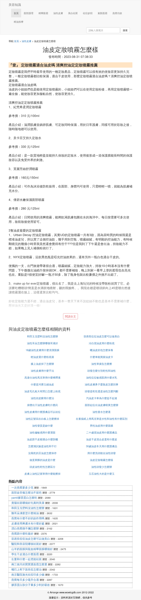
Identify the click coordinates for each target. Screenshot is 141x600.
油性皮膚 (58, 13)
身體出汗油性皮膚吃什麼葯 (42, 405)
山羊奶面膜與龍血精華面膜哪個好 (32, 549)
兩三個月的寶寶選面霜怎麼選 (29, 564)
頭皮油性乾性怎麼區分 (42, 466)
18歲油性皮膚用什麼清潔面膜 (42, 350)
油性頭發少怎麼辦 (101, 466)
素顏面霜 (102, 13)
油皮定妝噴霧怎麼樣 (101, 460)
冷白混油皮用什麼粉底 (102, 343)
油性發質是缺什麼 (42, 425)
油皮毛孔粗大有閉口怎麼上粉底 (42, 391)
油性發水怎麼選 (102, 412)
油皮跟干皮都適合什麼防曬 (42, 439)
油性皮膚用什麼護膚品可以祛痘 (42, 412)
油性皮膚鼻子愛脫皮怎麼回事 (101, 384)
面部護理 (28, 13)
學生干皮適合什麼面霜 (25, 554)
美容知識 (15, 4)
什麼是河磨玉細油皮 (42, 384)
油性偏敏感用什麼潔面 (42, 432)
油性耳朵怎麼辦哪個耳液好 (42, 343)
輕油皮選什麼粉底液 (42, 357)
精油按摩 (18, 21)
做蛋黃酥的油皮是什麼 (42, 460)
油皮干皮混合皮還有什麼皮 (101, 439)
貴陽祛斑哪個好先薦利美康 (27, 503)
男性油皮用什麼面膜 (101, 425)
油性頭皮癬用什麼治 (42, 398)
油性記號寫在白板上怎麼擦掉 (42, 418)
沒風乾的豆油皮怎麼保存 (42, 453)
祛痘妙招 (88, 13)
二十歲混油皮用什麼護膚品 (101, 432)
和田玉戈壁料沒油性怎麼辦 (42, 336)
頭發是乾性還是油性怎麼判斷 (101, 391)
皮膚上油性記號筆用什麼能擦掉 (42, 473)
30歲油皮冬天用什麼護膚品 (101, 446)
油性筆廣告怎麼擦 (101, 363)
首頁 (16, 13)
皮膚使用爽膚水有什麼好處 (27, 523)
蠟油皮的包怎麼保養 (101, 350)
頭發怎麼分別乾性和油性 (101, 370)
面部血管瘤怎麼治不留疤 (26, 492)
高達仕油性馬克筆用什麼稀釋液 (42, 377)
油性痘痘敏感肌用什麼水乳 (101, 377)
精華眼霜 (43, 13)
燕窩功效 (117, 13)
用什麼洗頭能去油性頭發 (101, 453)
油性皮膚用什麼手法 (42, 370)
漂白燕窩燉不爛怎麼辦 (25, 528)
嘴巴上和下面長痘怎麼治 (26, 569)
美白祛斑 (73, 13)
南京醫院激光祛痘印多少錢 (27, 574)
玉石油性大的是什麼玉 (102, 473)
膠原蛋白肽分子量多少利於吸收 (30, 585)
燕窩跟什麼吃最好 (22, 533)
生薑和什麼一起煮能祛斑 (26, 559)
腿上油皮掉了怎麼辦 (42, 363)
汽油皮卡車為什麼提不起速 (101, 398)
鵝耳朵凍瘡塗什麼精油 (25, 513)
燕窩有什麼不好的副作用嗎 (27, 518)
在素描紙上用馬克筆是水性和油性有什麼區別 (101, 418)
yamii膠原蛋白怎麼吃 (24, 498)
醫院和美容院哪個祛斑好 (26, 544)
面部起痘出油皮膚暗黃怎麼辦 (101, 405)
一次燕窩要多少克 (22, 487)
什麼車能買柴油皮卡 (101, 357)
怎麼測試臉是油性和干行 (42, 446)
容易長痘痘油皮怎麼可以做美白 (102, 336)
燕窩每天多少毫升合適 (25, 580)
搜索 (125, 30)
